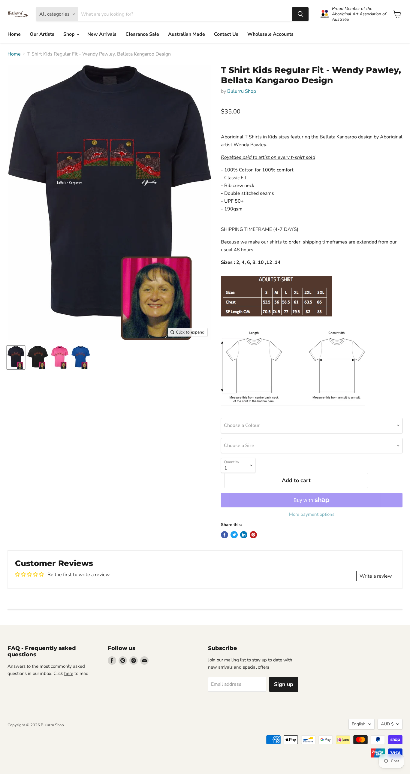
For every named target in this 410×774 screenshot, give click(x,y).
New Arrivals (101, 34)
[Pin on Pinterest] (253, 534)
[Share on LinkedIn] (243, 534)
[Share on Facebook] (224, 534)
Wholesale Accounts (270, 34)
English (359, 724)
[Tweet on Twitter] (234, 534)
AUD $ (387, 724)
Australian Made (186, 34)
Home (14, 34)
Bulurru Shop (241, 91)
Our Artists (42, 34)
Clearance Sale (142, 34)
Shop (69, 34)
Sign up (283, 684)
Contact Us (226, 34)
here (68, 673)
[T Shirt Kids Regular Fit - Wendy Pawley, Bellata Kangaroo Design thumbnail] (16, 357)
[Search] (300, 14)
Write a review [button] (376, 576)
